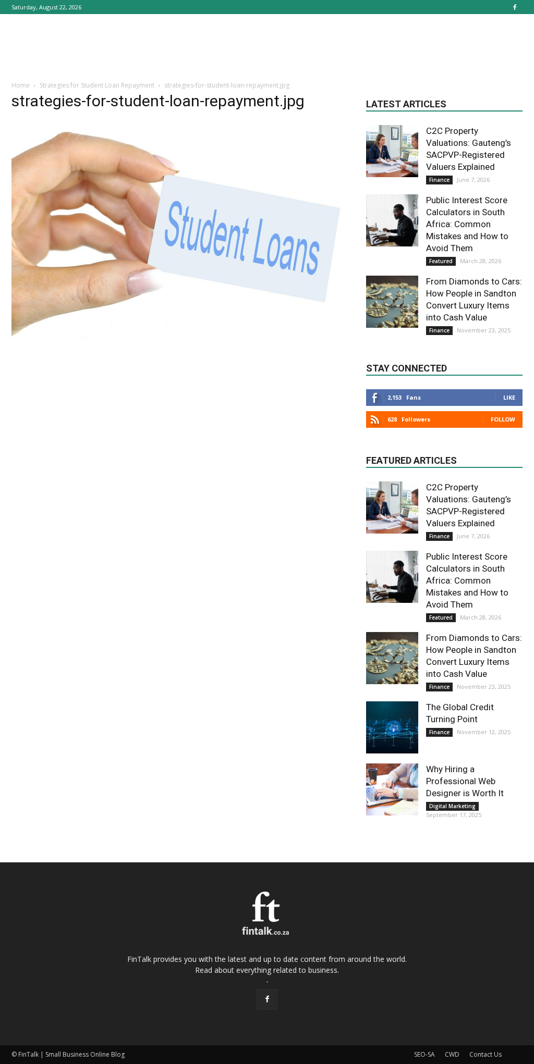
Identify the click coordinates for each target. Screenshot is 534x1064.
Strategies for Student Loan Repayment (97, 85)
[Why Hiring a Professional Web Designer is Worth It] (392, 789)
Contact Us (485, 1054)
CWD (452, 1054)
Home (20, 85)
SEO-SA (424, 1054)
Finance (439, 179)
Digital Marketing (452, 806)
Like (509, 397)
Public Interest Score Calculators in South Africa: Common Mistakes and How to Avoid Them (467, 224)
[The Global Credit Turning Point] (392, 727)
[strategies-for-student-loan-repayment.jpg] (178, 341)
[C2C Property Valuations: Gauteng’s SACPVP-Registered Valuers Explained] (392, 151)
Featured (441, 261)
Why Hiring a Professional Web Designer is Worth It (465, 781)
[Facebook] (515, 7)
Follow (503, 419)
